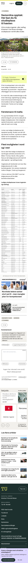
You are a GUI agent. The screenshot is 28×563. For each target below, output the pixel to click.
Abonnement (5, 544)
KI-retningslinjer (6, 531)
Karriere (16, 318)
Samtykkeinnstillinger (8, 525)
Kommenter (14, 62)
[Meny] (25, 3)
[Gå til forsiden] (3, 3)
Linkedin (3, 516)
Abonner (19, 3)
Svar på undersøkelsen (8, 560)
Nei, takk (20, 560)
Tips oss (22, 489)
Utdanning (5, 11)
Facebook (4, 513)
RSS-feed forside (6, 509)
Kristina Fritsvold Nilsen (9, 498)
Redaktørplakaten (20, 538)
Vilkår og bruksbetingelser (9, 528)
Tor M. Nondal (5, 504)
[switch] (24, 79)
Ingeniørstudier (7, 318)
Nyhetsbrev (5, 522)
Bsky (2, 519)
